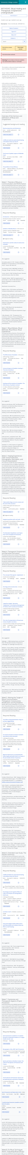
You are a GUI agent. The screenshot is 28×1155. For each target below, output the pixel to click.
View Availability (8, 134)
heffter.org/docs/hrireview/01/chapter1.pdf (12, 782)
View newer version (20, 48)
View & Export (13, 15)
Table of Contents (13, 28)
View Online (6, 148)
